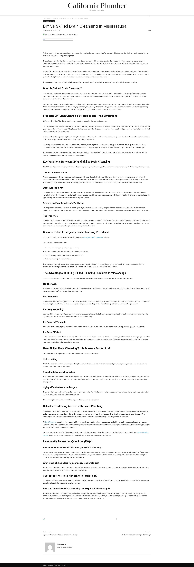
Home (44, 18)
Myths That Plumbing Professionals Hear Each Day (60, 535)
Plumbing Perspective (54, 18)
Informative (46, 30)
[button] (148, 16)
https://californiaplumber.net (64, 547)
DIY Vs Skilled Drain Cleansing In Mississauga (84, 26)
